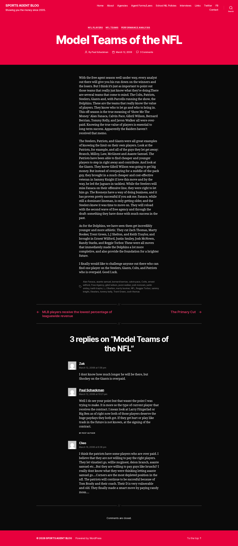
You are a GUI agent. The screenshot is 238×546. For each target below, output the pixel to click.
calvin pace (134, 281)
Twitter (208, 5)
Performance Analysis (135, 27)
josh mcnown (138, 285)
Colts (144, 281)
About (110, 5)
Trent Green (119, 291)
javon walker (124, 285)
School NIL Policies (166, 5)
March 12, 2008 (124, 52)
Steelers (94, 291)
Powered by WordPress (88, 538)
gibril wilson (111, 285)
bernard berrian (120, 281)
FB (217, 5)
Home (100, 5)
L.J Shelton (109, 288)
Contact (213, 9)
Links (198, 5)
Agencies (122, 5)
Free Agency (97, 285)
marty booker (123, 288)
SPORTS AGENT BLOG (22, 5)
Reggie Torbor (143, 288)
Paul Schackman (100, 52)
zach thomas (133, 291)
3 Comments (146, 52)
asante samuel (103, 281)
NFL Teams (112, 27)
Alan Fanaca (89, 281)
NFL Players (95, 27)
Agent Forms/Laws (141, 5)
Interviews (185, 5)
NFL (133, 288)
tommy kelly (106, 291)
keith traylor (96, 288)
